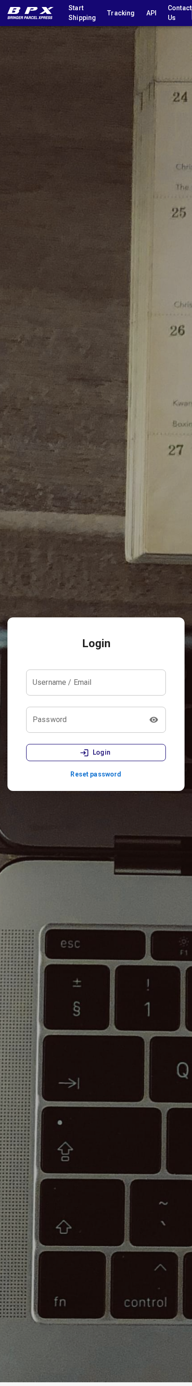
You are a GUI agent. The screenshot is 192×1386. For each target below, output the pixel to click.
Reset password (95, 774)
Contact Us (180, 12)
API (151, 13)
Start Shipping (82, 12)
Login (102, 752)
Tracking (121, 13)
